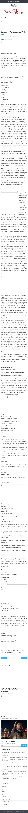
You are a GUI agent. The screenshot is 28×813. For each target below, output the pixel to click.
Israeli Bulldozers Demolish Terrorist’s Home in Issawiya (12, 715)
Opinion (4, 796)
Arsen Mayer (11, 693)
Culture (3, 789)
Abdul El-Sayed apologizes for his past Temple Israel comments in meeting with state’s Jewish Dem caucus (14, 772)
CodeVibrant (21, 811)
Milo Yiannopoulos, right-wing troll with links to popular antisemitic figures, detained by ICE (14, 777)
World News (5, 804)
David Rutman (14, 36)
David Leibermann (11, 743)
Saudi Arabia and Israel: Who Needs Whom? (24, 658)
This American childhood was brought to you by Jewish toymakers (14, 767)
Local (3, 794)
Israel (2, 34)
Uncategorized (5, 801)
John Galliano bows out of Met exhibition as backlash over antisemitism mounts (14, 753)
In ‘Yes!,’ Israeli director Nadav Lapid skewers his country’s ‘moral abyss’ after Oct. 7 (13, 740)
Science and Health (6, 799)
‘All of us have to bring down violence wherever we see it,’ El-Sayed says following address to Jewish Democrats (14, 758)
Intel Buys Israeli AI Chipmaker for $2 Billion (4, 658)
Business (4, 786)
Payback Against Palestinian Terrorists (10, 762)
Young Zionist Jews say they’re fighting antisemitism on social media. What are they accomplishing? (12, 690)
